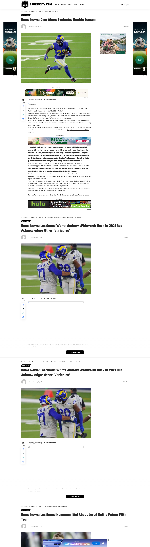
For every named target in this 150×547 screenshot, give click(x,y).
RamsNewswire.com (49, 99)
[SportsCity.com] (36, 4)
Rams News (25, 15)
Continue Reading (75, 352)
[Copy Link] (23, 114)
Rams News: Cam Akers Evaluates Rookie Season (50, 195)
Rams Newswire (83, 195)
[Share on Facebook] (23, 106)
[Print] (23, 118)
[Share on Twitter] (23, 110)
